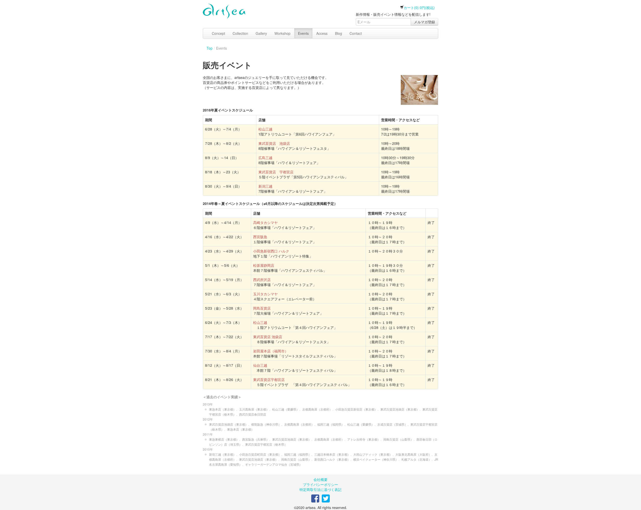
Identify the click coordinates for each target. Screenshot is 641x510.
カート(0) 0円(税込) (419, 7)
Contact (356, 33)
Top (210, 48)
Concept (218, 33)
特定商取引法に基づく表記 (320, 489)
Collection (240, 33)
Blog (338, 33)
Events (303, 33)
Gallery (261, 33)
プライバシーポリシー (320, 484)
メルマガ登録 (424, 21)
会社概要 (320, 479)
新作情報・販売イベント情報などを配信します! (393, 14)
